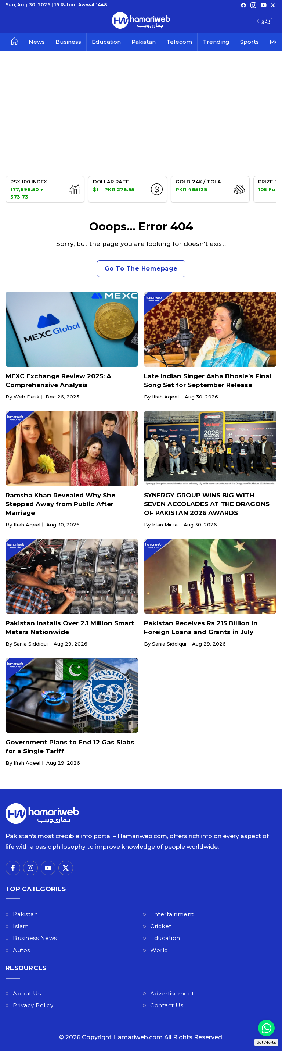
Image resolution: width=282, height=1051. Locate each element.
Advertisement (172, 993)
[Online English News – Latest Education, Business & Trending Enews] (141, 21)
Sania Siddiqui (31, 644)
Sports (249, 41)
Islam (21, 926)
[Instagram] (253, 4)
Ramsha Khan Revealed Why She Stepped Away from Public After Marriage (60, 503)
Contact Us (166, 1005)
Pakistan (143, 41)
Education (106, 41)
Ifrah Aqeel (165, 397)
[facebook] (243, 4)
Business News (35, 937)
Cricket (160, 926)
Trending (216, 41)
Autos (21, 950)
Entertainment (172, 914)
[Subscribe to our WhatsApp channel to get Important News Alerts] (266, 1028)
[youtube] (263, 4)
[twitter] (273, 4)
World (159, 950)
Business (68, 41)
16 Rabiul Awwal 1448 (80, 4)
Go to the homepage (141, 268)
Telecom (179, 41)
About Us (27, 993)
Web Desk (27, 397)
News (37, 41)
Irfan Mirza (165, 525)
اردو (266, 21)
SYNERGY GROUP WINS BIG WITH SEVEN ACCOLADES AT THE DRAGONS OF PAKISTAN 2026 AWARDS (207, 503)
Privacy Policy (33, 1005)
